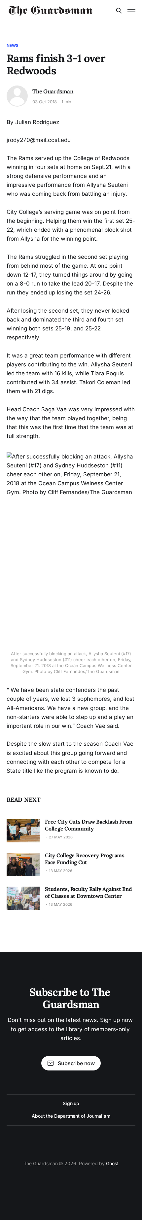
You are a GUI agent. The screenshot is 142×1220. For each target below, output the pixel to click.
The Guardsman (53, 91)
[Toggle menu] (131, 11)
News (12, 45)
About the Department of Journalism (71, 1116)
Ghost (112, 1163)
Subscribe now (76, 1063)
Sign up (71, 1103)
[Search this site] (119, 11)
